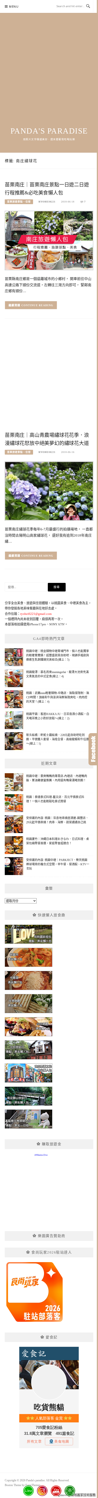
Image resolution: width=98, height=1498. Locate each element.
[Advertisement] (49, 75)
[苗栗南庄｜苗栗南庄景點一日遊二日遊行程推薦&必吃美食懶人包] (49, 240)
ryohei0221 (47, 201)
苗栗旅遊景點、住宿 (19, 201)
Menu (14, 7)
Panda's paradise (49, 131)
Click (93, 749)
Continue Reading (37, 305)
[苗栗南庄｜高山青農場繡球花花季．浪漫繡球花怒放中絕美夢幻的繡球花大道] (49, 490)
